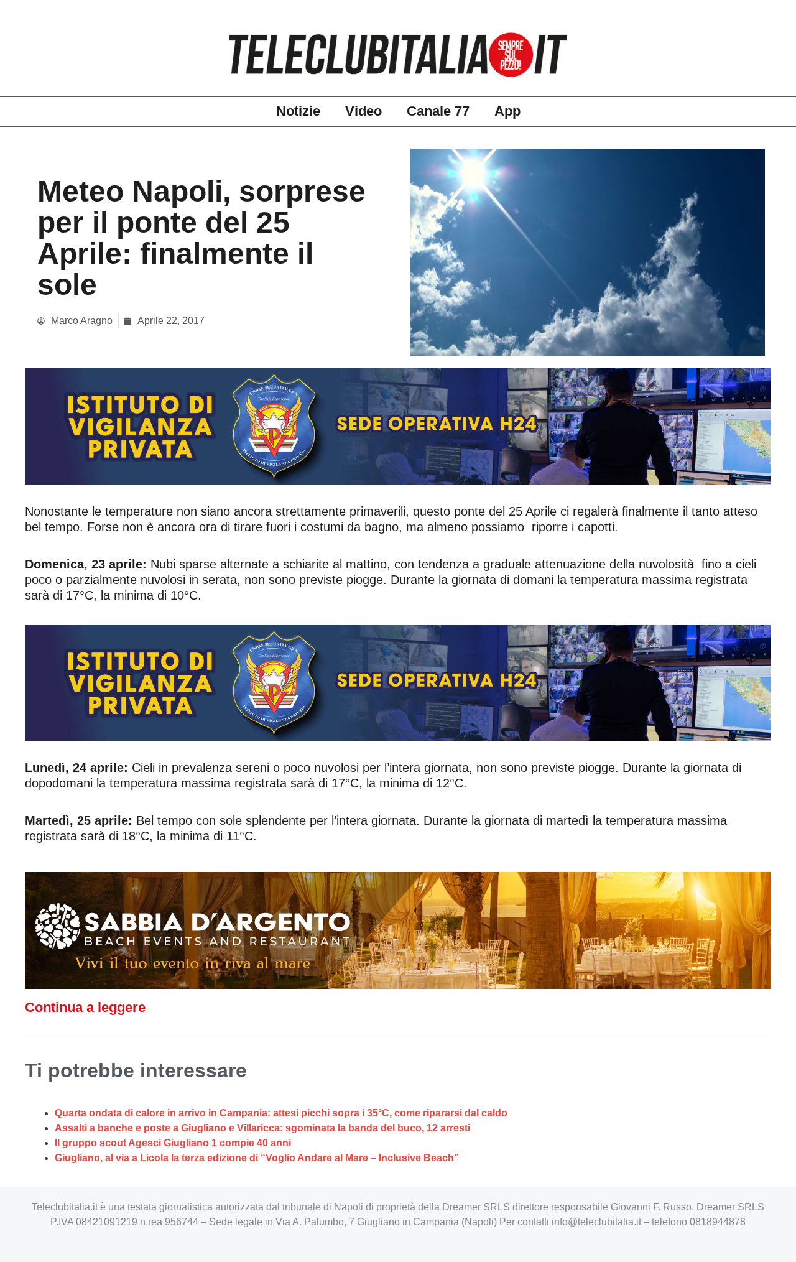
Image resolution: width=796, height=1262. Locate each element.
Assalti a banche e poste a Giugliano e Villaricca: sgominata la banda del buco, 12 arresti (262, 1128)
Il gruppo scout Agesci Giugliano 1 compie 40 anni (173, 1143)
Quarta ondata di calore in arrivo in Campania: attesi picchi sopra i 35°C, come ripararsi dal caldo (281, 1113)
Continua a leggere (85, 1007)
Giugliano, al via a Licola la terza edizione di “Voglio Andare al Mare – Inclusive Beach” (257, 1158)
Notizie (298, 111)
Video (363, 111)
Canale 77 (438, 111)
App (507, 111)
